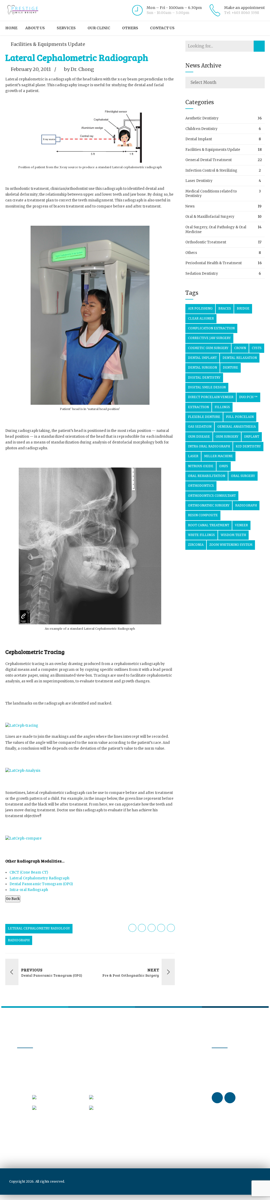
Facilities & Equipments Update (48, 44)
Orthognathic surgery (208, 505)
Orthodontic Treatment (205, 242)
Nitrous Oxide (200, 466)
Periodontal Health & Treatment (213, 263)
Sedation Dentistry (201, 273)
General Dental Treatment (208, 160)
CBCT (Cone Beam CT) (28, 872)
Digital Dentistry (204, 377)
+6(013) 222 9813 (109, 1107)
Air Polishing (200, 308)
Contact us (162, 28)
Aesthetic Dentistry (202, 118)
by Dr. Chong (79, 69)
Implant (251, 436)
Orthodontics (201, 486)
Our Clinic (99, 28)
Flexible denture (204, 417)
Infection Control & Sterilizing (211, 170)
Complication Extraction (211, 328)
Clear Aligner (201, 318)
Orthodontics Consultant (212, 496)
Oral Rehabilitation (206, 476)
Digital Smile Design (207, 387)
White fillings (201, 535)
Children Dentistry (201, 129)
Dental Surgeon (202, 367)
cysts (257, 348)
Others (130, 28)
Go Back (13, 899)
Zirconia (196, 545)
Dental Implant (198, 139)
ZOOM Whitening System (230, 545)
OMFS (223, 466)
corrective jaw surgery (209, 338)
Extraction (198, 407)
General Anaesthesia (236, 426)
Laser (193, 456)
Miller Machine (218, 456)
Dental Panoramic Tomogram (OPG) (41, 884)
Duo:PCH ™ (248, 397)
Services (66, 28)
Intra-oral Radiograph (28, 890)
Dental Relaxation (240, 358)
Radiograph (19, 940)
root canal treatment (208, 525)
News (190, 206)
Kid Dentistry (248, 446)
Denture (230, 367)
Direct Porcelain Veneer (210, 397)
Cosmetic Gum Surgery (208, 348)
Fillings (222, 407)
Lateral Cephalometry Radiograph (39, 878)
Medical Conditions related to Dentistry (211, 193)
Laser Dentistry (199, 181)
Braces (224, 308)
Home (11, 28)
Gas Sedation (199, 426)
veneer (241, 525)
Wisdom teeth (233, 535)
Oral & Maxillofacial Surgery (209, 216)
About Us (35, 28)
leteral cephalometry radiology (39, 928)
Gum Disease (199, 436)
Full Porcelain (240, 417)
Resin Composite (203, 515)
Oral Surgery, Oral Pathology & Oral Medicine (215, 229)
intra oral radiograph (209, 446)
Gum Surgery (227, 436)
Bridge (243, 308)
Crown (240, 348)
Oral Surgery (243, 476)
